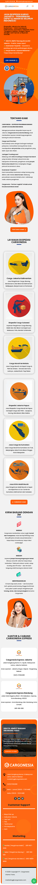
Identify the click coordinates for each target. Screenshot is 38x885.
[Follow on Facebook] (15, 798)
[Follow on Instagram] (22, 798)
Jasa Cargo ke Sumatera (19, 445)
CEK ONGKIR (10, 60)
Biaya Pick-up (9, 814)
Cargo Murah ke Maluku (19, 363)
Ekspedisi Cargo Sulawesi (19, 323)
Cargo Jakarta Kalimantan (19, 278)
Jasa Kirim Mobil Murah (19, 484)
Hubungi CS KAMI (11, 751)
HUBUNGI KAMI (20, 502)
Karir (5, 829)
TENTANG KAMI (18, 229)
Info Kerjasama (9, 826)
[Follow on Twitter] (19, 798)
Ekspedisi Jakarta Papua (19, 405)
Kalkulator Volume (10, 817)
